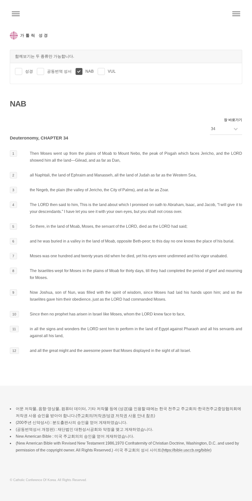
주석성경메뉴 (16, 14)
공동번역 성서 (59, 71)
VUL (112, 71)
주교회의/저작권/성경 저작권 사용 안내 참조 (115, 416)
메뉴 (236, 14)
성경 (29, 71)
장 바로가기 (233, 120)
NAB (89, 71)
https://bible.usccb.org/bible (186, 450)
